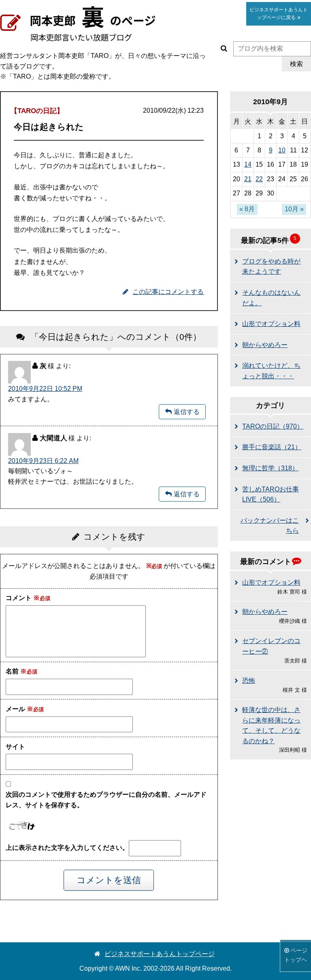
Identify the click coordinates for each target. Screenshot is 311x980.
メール (19, 709)
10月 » (294, 209)
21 (247, 179)
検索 (296, 63)
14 (247, 164)
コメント (23, 597)
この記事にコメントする (168, 291)
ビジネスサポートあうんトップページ (159, 953)
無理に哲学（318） (270, 468)
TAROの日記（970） (272, 426)
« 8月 (247, 209)
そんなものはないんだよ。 (271, 298)
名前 (16, 671)
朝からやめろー (265, 344)
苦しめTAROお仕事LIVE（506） (270, 494)
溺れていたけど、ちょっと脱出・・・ (271, 371)
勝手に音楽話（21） (271, 447)
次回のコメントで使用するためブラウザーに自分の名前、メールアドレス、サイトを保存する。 (106, 799)
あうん (278, 13)
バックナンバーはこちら (270, 525)
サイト (15, 746)
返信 (180, 411)
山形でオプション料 (271, 323)
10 (281, 150)
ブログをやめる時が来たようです (271, 266)
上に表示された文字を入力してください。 (67, 847)
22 (259, 179)
